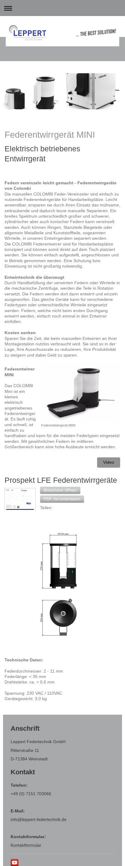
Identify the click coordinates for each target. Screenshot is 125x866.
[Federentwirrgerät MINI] (80, 392)
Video (108, 462)
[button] (60, 490)
